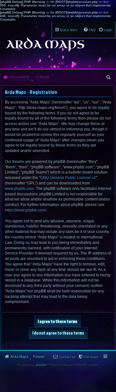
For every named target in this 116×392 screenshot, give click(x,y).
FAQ (92, 30)
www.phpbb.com (19, 188)
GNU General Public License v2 (68, 177)
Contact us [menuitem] (67, 357)
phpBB (41, 365)
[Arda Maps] (44, 44)
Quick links (68, 30)
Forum (42, 77)
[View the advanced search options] (109, 77)
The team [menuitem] (90, 357)
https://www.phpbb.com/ (25, 210)
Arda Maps (19, 77)
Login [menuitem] (108, 30)
